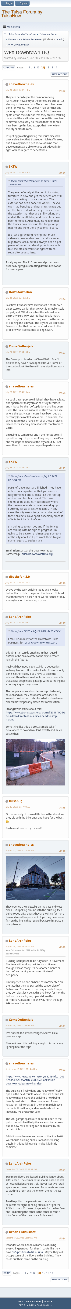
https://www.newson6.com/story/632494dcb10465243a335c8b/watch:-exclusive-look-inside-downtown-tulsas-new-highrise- (35, 1080)
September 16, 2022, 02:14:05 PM (21, 1069)
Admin (59, 39)
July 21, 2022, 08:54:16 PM (17, 352)
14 (55, 67)
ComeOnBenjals (21, 346)
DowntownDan (20, 292)
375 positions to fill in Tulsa (27, 1252)
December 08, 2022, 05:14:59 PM (21, 1237)
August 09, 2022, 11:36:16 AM (19, 1025)
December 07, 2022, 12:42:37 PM (21, 1169)
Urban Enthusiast (22, 1232)
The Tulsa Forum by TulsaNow (21, 13)
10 (38, 67)
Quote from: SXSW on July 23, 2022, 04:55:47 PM (35, 631)
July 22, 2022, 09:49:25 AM (17, 392)
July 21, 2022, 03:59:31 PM (17, 172)
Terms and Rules (33, 1301)
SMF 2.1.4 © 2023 (27, 1305)
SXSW (13, 166)
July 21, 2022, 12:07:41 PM (17, 89)
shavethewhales (21, 84)
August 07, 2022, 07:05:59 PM (19, 850)
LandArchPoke (20, 617)
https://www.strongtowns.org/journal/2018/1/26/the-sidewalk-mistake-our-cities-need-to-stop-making (35, 716)
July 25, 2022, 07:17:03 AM (17, 806)
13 (51, 67)
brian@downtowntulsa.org (37, 554)
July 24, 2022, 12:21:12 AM (17, 582)
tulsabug (16, 801)
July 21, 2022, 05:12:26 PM (17, 297)
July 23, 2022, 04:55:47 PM (17, 467)
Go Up (6, 1273)
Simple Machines (44, 1305)
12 (47, 67)
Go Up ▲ (48, 1301)
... (32, 67)
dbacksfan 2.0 (19, 577)
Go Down (8, 67)
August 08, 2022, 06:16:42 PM (19, 946)
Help (20, 1301)
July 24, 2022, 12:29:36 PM (17, 622)
